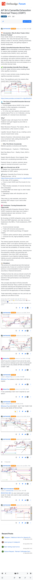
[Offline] (2, 28)
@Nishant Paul (5, 379)
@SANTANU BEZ (6, 493)
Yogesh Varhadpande (8, 488)
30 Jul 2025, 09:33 (26, 505)
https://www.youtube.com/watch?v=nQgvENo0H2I (16, 98)
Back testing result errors (12, 547)
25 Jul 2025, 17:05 (25, 465)
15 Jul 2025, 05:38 (25, 439)
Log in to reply (27, 21)
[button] (2, 577)
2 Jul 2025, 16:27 (25, 28)
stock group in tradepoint (12, 542)
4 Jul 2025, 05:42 (24, 389)
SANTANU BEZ (6, 28)
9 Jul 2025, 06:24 (25, 416)
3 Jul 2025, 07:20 (24, 358)
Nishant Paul (6, 358)
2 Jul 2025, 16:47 (25, 335)
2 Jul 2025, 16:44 (25, 312)
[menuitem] (19, 308)
